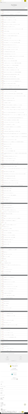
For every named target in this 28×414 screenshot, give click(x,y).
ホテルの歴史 (2, 402)
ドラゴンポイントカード (3, 404)
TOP (27, 411)
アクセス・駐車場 (2, 397)
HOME (1, 2)
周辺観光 (1, 398)
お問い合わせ (2, 399)
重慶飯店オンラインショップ (3, 409)
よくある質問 (2, 403)
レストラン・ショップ (3, 386)
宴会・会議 (2, 388)
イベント (1, 406)
